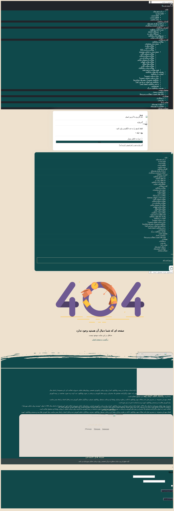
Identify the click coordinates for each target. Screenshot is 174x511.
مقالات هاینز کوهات (147, 62)
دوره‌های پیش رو (153, 34)
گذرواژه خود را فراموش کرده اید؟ (131, 145)
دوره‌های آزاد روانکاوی (156, 36)
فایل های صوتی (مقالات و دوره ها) (152, 94)
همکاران (165, 96)
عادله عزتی (155, 15)
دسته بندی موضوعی (152, 44)
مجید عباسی (154, 19)
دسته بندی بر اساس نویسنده (149, 52)
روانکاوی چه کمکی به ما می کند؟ (147, 82)
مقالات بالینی (149, 48)
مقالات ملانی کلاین (147, 66)
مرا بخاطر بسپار (164, 486)
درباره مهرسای (158, 11)
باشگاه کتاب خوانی (157, 38)
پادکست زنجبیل (158, 92)
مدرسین (161, 100)
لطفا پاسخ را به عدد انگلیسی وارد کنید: (129, 129)
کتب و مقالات (163, 40)
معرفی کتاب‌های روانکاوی (155, 72)
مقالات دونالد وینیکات (146, 56)
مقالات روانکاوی (158, 42)
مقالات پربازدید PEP (147, 50)
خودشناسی (155, 86)
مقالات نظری (149, 46)
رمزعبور (169, 481)
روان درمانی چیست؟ (151, 76)
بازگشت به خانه (162, 503)
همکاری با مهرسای (157, 106)
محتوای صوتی (163, 90)
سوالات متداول (163, 108)
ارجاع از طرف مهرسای (155, 23)
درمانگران (160, 98)
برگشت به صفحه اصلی (100, 340)
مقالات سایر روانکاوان (146, 68)
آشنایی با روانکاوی (157, 74)
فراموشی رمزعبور (161, 507)
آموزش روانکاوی (162, 27)
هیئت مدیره (160, 13)
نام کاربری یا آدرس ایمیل (134, 117)
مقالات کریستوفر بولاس (145, 60)
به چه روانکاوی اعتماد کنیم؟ (149, 84)
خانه (166, 9)
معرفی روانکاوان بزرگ (155, 88)
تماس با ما (164, 102)
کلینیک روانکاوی (162, 21)
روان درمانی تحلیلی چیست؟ (149, 78)
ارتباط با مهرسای (158, 104)
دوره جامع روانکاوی (157, 30)
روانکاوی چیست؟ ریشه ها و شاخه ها (146, 80)
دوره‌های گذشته (153, 32)
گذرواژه (140, 122)
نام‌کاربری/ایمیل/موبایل (164, 476)
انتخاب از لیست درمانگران (154, 25)
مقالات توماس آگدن (147, 54)
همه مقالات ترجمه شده (151, 70)
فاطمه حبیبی (154, 17)
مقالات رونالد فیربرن (147, 58)
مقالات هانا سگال (148, 64)
